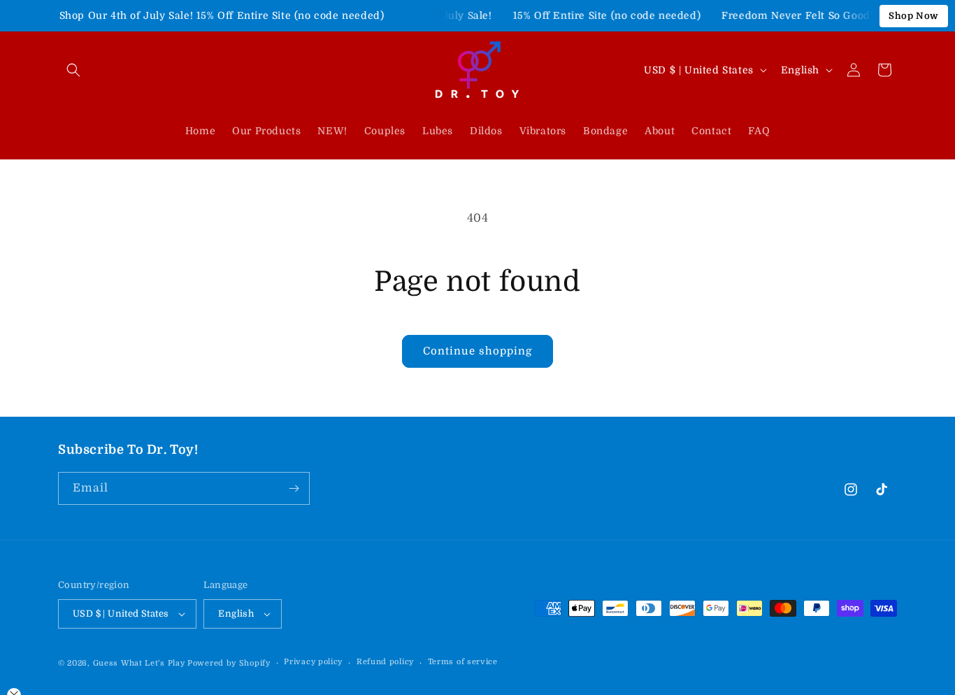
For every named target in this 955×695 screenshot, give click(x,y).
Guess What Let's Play (139, 663)
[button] (73, 70)
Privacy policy (313, 661)
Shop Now (914, 15)
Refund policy (385, 661)
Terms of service (463, 661)
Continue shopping (477, 351)
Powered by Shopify (229, 663)
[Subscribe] (293, 488)
